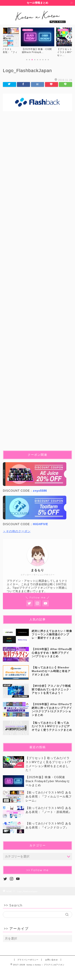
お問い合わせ (51, 960)
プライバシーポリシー (27, 960)
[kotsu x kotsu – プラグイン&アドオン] (37, 21)
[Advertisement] (37, 283)
